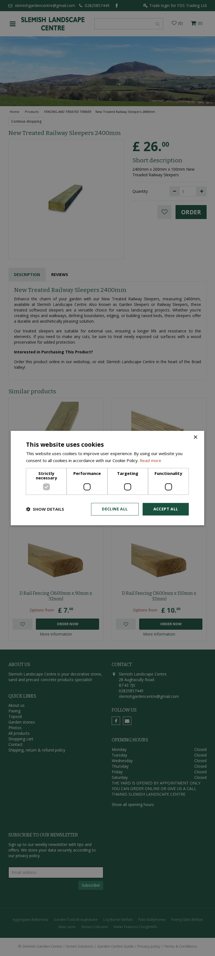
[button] (45, 509)
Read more (150, 460)
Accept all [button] (165, 509)
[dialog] (107, 478)
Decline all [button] (115, 509)
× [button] (195, 437)
